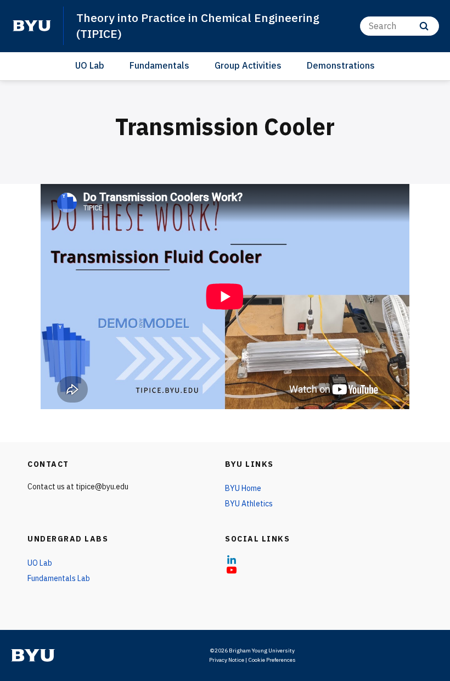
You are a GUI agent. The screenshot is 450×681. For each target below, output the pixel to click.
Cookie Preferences (272, 659)
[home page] (32, 25)
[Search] (424, 26)
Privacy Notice (226, 659)
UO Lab (89, 65)
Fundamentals (159, 65)
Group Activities (248, 65)
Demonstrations (341, 65)
